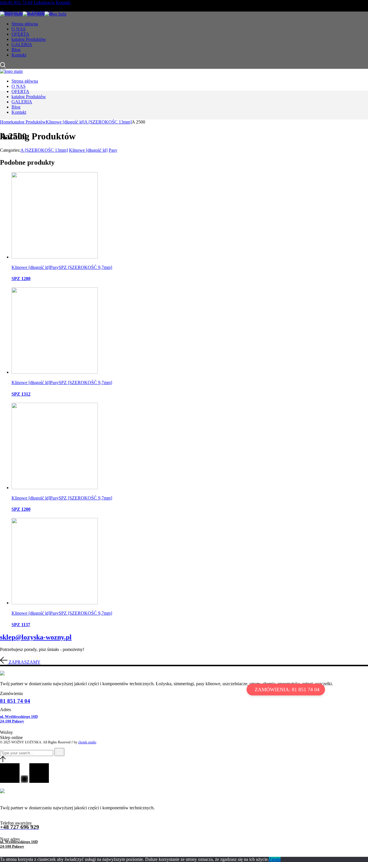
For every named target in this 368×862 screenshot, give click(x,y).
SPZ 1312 (21, 394)
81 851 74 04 (15, 701)
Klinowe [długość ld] (88, 150)
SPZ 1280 (21, 278)
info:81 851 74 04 (16, 2)
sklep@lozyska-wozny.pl (36, 637)
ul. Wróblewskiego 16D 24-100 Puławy (19, 718)
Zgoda (275, 859)
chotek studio (87, 742)
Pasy (113, 150)
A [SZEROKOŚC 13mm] (44, 150)
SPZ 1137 (21, 624)
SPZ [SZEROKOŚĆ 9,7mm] (85, 267)
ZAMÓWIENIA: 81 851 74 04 (287, 689)
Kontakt (63, 2)
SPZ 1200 (21, 509)
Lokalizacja (44, 2)
